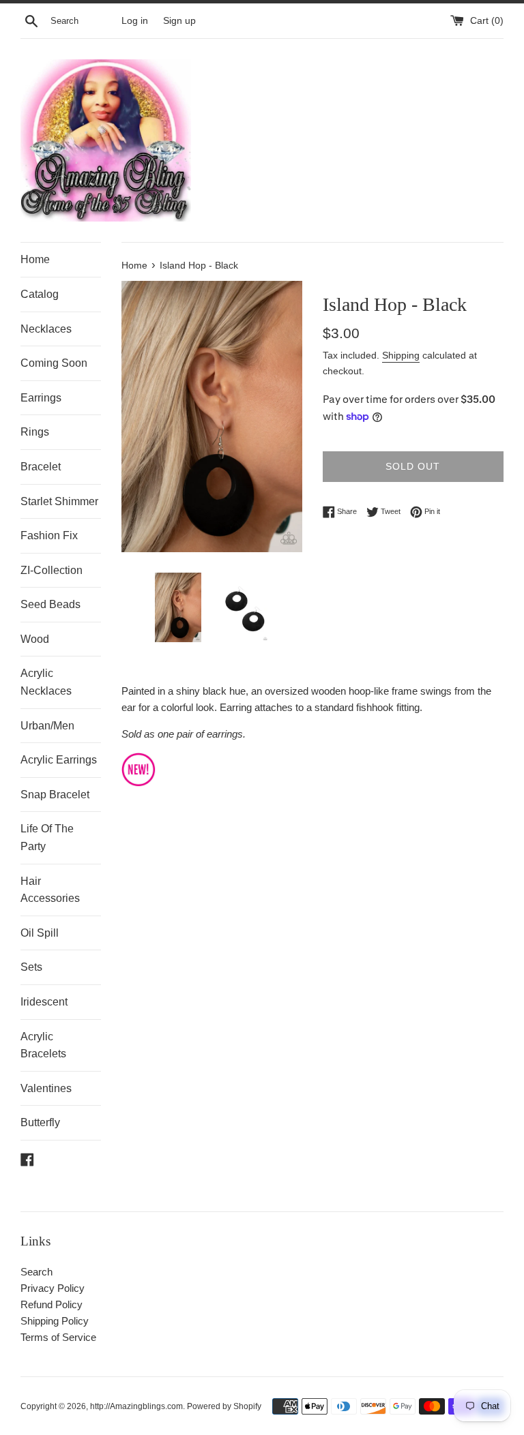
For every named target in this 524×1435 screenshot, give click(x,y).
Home (35, 259)
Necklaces (46, 329)
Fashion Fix (49, 535)
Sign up (179, 21)
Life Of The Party (47, 837)
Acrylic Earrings (58, 760)
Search (36, 1272)
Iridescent (44, 1002)
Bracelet (40, 466)
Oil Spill (39, 933)
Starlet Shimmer (59, 501)
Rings (34, 432)
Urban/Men (47, 725)
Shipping (401, 355)
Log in (134, 21)
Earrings (40, 398)
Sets (31, 967)
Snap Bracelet (54, 794)
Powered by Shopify (224, 1406)
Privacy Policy (52, 1288)
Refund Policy (51, 1304)
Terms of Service (58, 1337)
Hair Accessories (50, 890)
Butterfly (40, 1122)
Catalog (39, 294)
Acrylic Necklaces (46, 682)
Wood (34, 639)
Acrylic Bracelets (43, 1045)
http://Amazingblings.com (136, 1406)
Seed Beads (50, 604)
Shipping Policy (54, 1321)
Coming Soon (53, 363)
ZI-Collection (51, 570)
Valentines (46, 1088)
